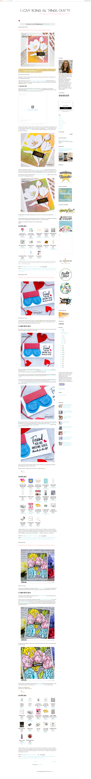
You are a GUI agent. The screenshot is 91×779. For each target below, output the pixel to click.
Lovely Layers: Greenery (35, 269)
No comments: (35, 266)
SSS (46, 128)
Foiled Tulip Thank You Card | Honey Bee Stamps (34, 30)
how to (19, 269)
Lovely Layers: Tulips (44, 269)
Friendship (43, 537)
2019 (61, 354)
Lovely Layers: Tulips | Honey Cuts (37, 169)
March (62, 339)
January (62, 343)
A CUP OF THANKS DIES (25, 602)
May (62, 335)
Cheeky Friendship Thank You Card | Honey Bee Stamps (36, 277)
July (62, 331)
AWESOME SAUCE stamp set (44, 424)
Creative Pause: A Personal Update (64, 333)
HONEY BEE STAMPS (31, 70)
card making (23, 268)
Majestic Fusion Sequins (39, 684)
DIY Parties (61, 124)
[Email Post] (40, 266)
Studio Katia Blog (41, 588)
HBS (24, 237)
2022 (61, 349)
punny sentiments (37, 539)
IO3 (54, 513)
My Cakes (60, 126)
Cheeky (27, 537)
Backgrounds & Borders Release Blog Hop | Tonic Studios (67, 412)
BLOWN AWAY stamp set (33, 425)
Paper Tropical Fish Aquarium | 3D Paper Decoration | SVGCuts (66, 150)
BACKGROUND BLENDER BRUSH (48, 370)
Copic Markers (29, 756)
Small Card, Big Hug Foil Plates (41, 174)
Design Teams (61, 120)
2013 (61, 365)
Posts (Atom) (40, 764)
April (62, 337)
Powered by (63, 111)
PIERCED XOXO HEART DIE (45, 369)
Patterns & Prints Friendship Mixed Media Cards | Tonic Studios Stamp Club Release (67, 444)
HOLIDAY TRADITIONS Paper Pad (33, 383)
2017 (61, 358)
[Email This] (42, 266)
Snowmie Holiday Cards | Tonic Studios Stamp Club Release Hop (67, 438)
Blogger (52, 771)
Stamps (54, 269)
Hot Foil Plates (53, 268)
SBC (45, 488)
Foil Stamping (33, 268)
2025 (61, 329)
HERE (28, 83)
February (63, 341)
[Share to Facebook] (45, 266)
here (43, 90)
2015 (61, 361)
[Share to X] (44, 266)
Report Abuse (62, 389)
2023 (61, 347)
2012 (61, 367)
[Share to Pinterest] (46, 266)
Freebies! (60, 128)
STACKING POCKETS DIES (30, 370)
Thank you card (21, 271)
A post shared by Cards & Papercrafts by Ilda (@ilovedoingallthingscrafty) (32, 123)
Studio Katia (36, 757)
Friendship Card (48, 756)
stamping (50, 269)
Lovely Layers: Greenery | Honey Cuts (34, 89)
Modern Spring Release (41, 80)
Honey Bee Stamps (33, 80)
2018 (61, 356)
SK (29, 513)
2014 (61, 363)
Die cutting (28, 268)
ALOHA (39, 683)
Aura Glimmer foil (28, 129)
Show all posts (46, 24)
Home (35, 761)
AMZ (22, 259)
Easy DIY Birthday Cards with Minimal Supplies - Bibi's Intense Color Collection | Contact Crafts (65, 406)
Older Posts (54, 761)
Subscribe (66, 108)
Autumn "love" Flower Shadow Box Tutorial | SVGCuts (67, 417)
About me (60, 118)
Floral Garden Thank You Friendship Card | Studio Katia (36, 545)
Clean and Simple (33, 537)
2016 (61, 359)
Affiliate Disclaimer (62, 122)
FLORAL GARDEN (42, 595)
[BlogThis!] (43, 266)
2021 (61, 350)
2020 (61, 352)
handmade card (39, 268)
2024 (61, 345)
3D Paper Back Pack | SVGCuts (67, 432)
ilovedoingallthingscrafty (26, 269)
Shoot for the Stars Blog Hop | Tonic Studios (67, 427)
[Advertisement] (66, 39)
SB (47, 128)
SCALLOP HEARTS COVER (46, 599)
